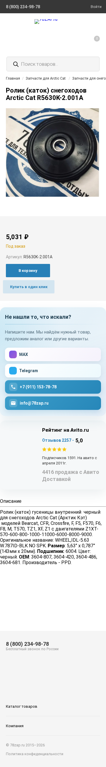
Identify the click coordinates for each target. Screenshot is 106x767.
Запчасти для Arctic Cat (46, 78)
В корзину (28, 270)
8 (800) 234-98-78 (27, 644)
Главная (13, 78)
